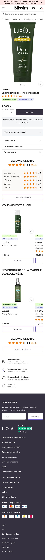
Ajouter (29, 112)
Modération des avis (10, 538)
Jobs (4, 492)
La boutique (7, 487)
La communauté (9, 457)
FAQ (3, 529)
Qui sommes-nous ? (11, 478)
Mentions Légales (8, 543)
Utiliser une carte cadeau (13, 438)
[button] (22, 2)
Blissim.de (5, 547)
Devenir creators (10, 462)
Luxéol (6, 89)
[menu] (3, 8)
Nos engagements (10, 482)
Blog (4, 467)
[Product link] (17, 228)
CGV (3, 525)
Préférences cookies (11, 472)
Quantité (6, 109)
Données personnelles (10, 534)
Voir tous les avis (23, 197)
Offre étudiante (9, 497)
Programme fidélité (11, 447)
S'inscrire (35, 416)
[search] (3, 14)
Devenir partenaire (11, 452)
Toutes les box (8, 442)
